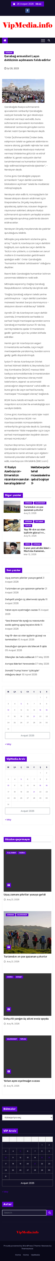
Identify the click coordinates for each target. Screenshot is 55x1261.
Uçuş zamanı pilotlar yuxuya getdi (23, 577)
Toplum (28, 526)
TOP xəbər (39, 521)
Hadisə (22, 853)
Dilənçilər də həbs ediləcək (20, 657)
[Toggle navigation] (43, 40)
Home (18, 1254)
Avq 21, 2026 (30, 513)
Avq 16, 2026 (13, 1023)
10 (8, 710)
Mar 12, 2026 (30, 554)
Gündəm (9, 53)
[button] (49, 40)
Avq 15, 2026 (13, 1085)
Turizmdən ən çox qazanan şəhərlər (25, 588)
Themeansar (27, 1248)
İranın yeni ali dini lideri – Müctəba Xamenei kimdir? (37, 551)
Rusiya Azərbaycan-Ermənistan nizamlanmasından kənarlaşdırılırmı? (16, 475)
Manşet (19, 977)
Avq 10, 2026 (30, 535)
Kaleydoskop (40, 503)
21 (34, 716)
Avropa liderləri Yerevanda (20, 663)
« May (8, 744)
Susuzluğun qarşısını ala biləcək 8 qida (26, 646)
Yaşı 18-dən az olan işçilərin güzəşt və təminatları (34, 532)
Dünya (27, 544)
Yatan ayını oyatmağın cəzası (21, 610)
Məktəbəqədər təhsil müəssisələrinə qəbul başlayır (40, 473)
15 (40, 710)
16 (47, 710)
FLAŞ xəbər (11, 853)
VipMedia (35, 1254)
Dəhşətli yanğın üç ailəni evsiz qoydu (25, 599)
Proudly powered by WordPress (18, 1245)
